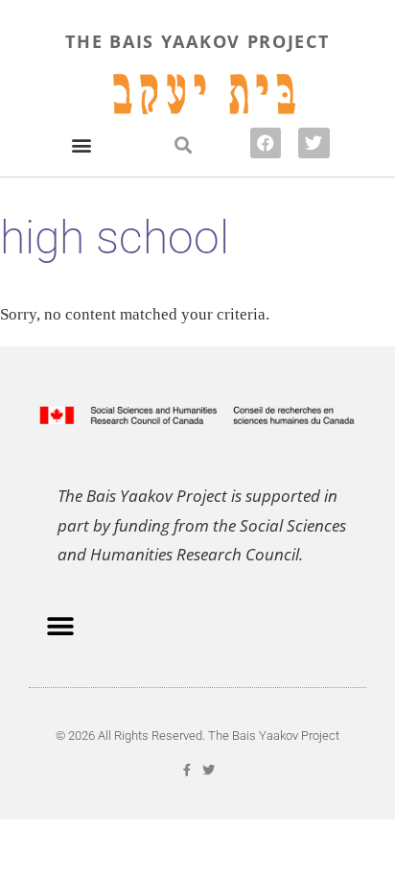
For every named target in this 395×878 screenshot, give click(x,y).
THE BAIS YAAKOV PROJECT (197, 41)
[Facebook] (265, 143)
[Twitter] (313, 143)
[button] (81, 144)
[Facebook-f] (186, 770)
